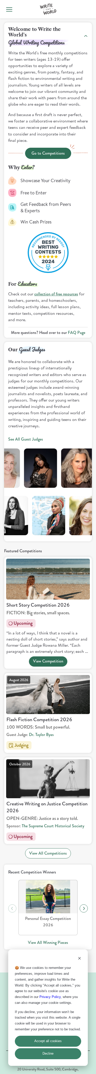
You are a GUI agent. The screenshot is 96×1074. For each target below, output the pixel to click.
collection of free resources (56, 294)
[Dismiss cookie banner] (79, 959)
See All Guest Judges (25, 439)
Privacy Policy (50, 997)
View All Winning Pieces (48, 942)
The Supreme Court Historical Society (53, 826)
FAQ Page (76, 332)
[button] (48, 9)
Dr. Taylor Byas (41, 735)
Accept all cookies (48, 1041)
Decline (48, 1053)
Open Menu (9, 9)
